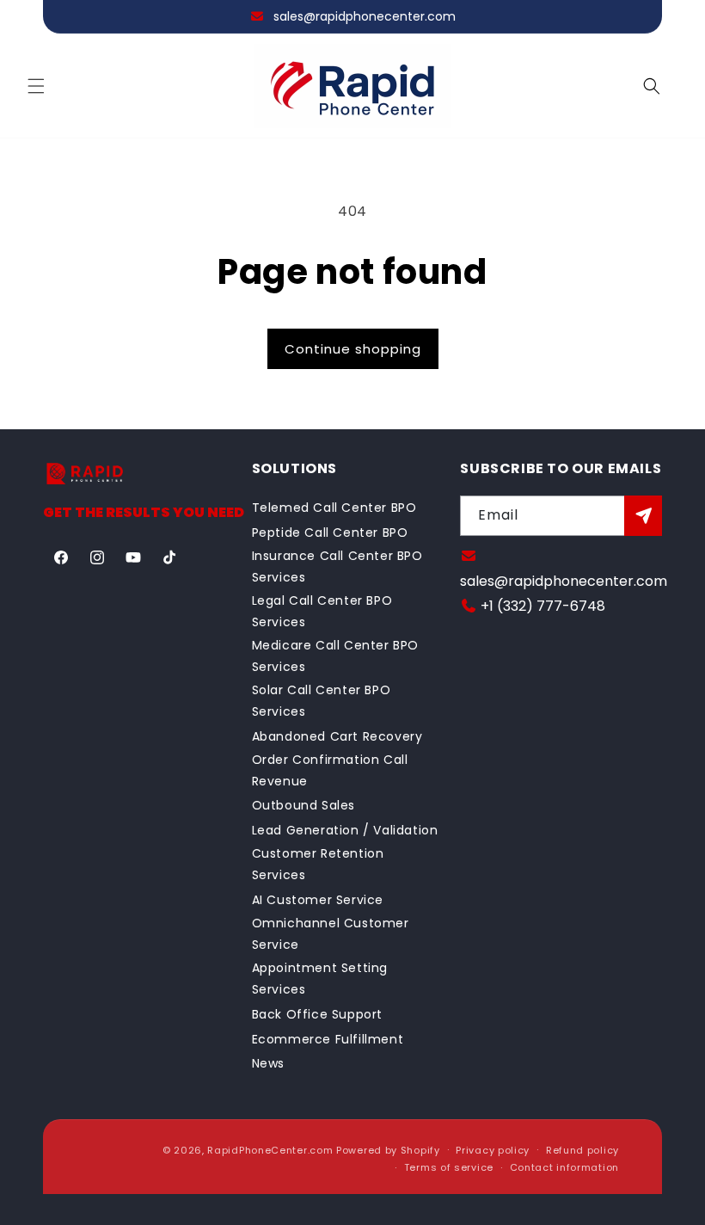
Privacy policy (493, 1150)
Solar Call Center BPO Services (321, 700)
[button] (36, 86)
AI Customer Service (317, 899)
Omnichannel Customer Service (330, 933)
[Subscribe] (643, 516)
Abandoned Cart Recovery (337, 736)
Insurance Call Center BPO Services (337, 566)
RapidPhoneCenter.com (270, 1150)
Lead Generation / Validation (345, 830)
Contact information (564, 1167)
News (268, 1063)
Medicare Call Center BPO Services (335, 656)
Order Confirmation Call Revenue (330, 770)
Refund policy (582, 1150)
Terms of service (449, 1167)
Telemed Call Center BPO (334, 507)
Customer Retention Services (318, 864)
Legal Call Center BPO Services (322, 611)
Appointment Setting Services (320, 978)
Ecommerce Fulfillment (328, 1039)
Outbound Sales (303, 805)
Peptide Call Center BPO (330, 532)
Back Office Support (317, 1014)
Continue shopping (353, 349)
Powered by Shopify (388, 1150)
